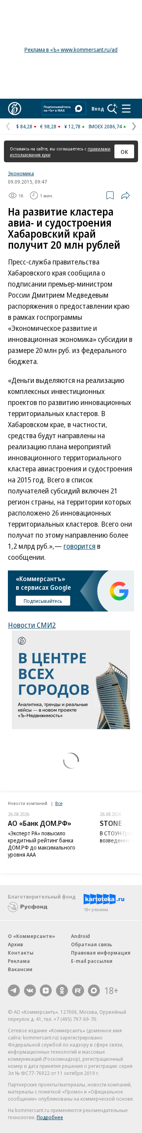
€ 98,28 (48, 126)
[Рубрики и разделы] (126, 108)
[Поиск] (112, 108)
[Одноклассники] (62, 990)
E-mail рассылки (91, 960)
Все (58, 803)
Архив (15, 944)
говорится (79, 546)
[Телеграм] (14, 990)
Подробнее (50, 1117)
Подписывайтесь (43, 600)
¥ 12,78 (72, 126)
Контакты (21, 952)
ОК (124, 152)
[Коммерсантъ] (14, 108)
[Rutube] (78, 990)
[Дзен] (46, 990)
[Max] (94, 990)
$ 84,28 (24, 126)
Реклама (19, 960)
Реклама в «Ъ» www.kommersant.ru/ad (71, 49)
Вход (98, 108)
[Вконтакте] (30, 990)
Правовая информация (101, 952)
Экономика (21, 173)
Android (80, 936)
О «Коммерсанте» (31, 936)
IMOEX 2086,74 (105, 126)
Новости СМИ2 (32, 625)
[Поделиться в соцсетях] (125, 195)
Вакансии (20, 969)
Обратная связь (91, 944)
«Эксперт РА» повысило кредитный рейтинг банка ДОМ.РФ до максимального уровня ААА (41, 843)
